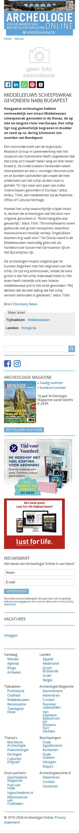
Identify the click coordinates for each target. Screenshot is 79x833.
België (47, 680)
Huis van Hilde (13, 786)
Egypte (48, 659)
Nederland (51, 663)
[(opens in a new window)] (8, 365)
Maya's (48, 766)
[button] (39, 32)
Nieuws (19, 38)
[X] (40, 84)
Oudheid (13, 695)
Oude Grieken (49, 756)
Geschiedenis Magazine (15, 779)
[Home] (39, 20)
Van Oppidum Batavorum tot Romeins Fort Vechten (51, 721)
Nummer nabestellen (51, 705)
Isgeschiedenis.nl (15, 793)
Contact (48, 700)
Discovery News (25, 304)
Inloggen (11, 635)
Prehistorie (15, 691)
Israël (47, 676)
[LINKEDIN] (16, 84)
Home (7, 38)
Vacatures (50, 786)
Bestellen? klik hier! (24, 430)
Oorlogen (14, 754)
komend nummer (53, 387)
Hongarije (28, 328)
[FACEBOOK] (7, 84)
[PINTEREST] (32, 84)
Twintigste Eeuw (15, 710)
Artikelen (14, 672)
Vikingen (49, 762)
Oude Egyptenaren (51, 743)
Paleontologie (15, 750)
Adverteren (51, 695)
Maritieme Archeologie (15, 743)
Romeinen (50, 750)
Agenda (13, 663)
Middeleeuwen (39, 320)
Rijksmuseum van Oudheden (15, 800)
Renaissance (15, 704)
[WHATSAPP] (24, 84)
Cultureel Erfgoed (14, 760)
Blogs (11, 668)
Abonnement (51, 691)
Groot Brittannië (50, 669)
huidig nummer (51, 383)
